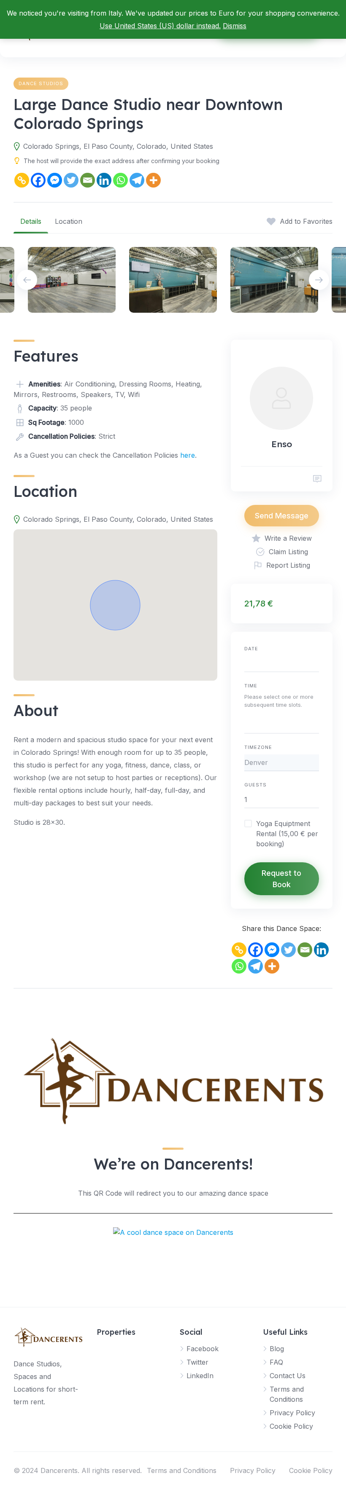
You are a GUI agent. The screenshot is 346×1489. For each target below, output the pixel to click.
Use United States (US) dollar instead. (160, 25)
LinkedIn (200, 1375)
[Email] (87, 180)
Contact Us (287, 1375)
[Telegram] (137, 180)
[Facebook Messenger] (54, 180)
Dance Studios (41, 83)
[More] (153, 180)
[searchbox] (246, 725)
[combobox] (281, 724)
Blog (277, 1348)
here (187, 455)
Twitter (197, 1362)
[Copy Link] (21, 180)
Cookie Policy (291, 1426)
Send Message (281, 515)
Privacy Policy (292, 1413)
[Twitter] (71, 180)
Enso (281, 443)
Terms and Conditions (181, 1470)
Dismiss (234, 25)
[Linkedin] (104, 180)
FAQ (276, 1362)
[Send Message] (317, 479)
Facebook (203, 1348)
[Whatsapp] (120, 180)
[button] (115, 605)
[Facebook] (38, 180)
